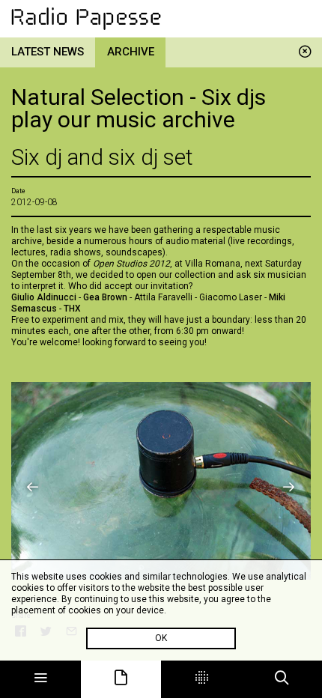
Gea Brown (105, 297)
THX (73, 308)
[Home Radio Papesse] (161, 18)
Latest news (47, 51)
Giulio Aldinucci (45, 297)
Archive (130, 51)
